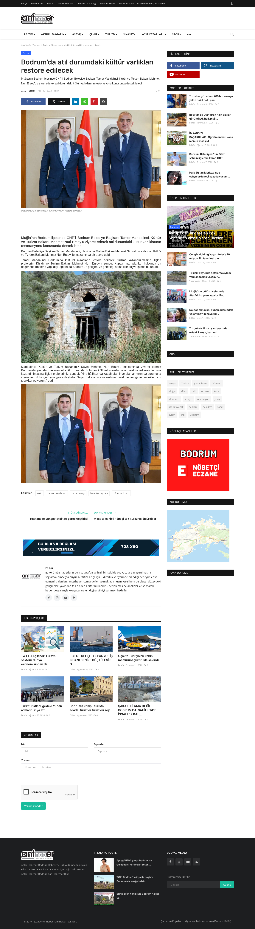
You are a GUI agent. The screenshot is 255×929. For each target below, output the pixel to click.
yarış (217, 399)
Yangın (172, 383)
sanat (220, 407)
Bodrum (194, 414)
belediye (207, 407)
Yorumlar (31, 735)
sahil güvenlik (176, 407)
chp (183, 414)
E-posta (99, 744)
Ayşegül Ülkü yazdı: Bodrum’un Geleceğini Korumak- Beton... (134, 862)
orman (205, 391)
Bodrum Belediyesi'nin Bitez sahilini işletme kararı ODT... (207, 156)
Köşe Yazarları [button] (153, 34)
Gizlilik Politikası (66, 3)
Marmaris (174, 399)
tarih (39, 493)
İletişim (50, 3)
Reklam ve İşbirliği (87, 3)
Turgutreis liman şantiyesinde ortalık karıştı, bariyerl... (208, 330)
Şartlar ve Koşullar (171, 921)
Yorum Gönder (33, 806)
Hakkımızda (37, 3)
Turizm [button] (110, 34)
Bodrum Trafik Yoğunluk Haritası (117, 3)
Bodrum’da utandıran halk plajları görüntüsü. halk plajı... (210, 116)
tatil (194, 391)
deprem (193, 407)
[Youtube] (187, 861)
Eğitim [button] (28, 34)
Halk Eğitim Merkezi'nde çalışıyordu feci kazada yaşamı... (210, 174)
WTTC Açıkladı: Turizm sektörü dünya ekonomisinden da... (38, 660)
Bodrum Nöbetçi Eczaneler (151, 3)
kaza (216, 391)
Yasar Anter (195, 280)
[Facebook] (170, 861)
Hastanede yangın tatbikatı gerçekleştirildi (59, 518)
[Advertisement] (91, 223)
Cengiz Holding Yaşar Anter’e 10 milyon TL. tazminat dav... (209, 256)
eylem (172, 414)
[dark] (232, 3)
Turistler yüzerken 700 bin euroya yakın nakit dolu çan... (211, 98)
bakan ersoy (78, 493)
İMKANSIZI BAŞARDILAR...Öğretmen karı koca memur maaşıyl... (211, 137)
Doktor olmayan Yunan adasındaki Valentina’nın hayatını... (211, 311)
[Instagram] (179, 861)
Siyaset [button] (128, 34)
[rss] (196, 861)
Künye (24, 3)
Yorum (25, 760)
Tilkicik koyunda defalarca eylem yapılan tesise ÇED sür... (210, 274)
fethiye (188, 399)
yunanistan (200, 383)
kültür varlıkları (121, 493)
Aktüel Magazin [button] (52, 34)
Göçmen (216, 383)
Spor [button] (175, 34)
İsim (23, 744)
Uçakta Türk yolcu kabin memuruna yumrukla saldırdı (138, 658)
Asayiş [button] (77, 34)
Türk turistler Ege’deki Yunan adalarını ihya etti (41, 708)
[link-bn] (91, 548)
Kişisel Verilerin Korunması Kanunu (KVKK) (208, 921)
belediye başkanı (99, 493)
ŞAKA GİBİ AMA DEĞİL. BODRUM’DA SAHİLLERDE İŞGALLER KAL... (137, 710)
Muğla (172, 391)
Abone (227, 884)
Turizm (36, 45)
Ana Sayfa (26, 45)
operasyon (203, 399)
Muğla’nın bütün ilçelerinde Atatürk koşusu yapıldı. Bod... (208, 293)
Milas (183, 391)
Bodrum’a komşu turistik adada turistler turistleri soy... (91, 708)
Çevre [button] (93, 34)
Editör (32, 90)
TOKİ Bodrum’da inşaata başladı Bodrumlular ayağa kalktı (134, 879)
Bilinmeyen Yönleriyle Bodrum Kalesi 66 (137, 895)
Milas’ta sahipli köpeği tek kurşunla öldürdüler (125, 518)
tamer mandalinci (57, 493)
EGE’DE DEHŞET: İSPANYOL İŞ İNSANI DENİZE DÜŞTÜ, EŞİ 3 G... (91, 660)
